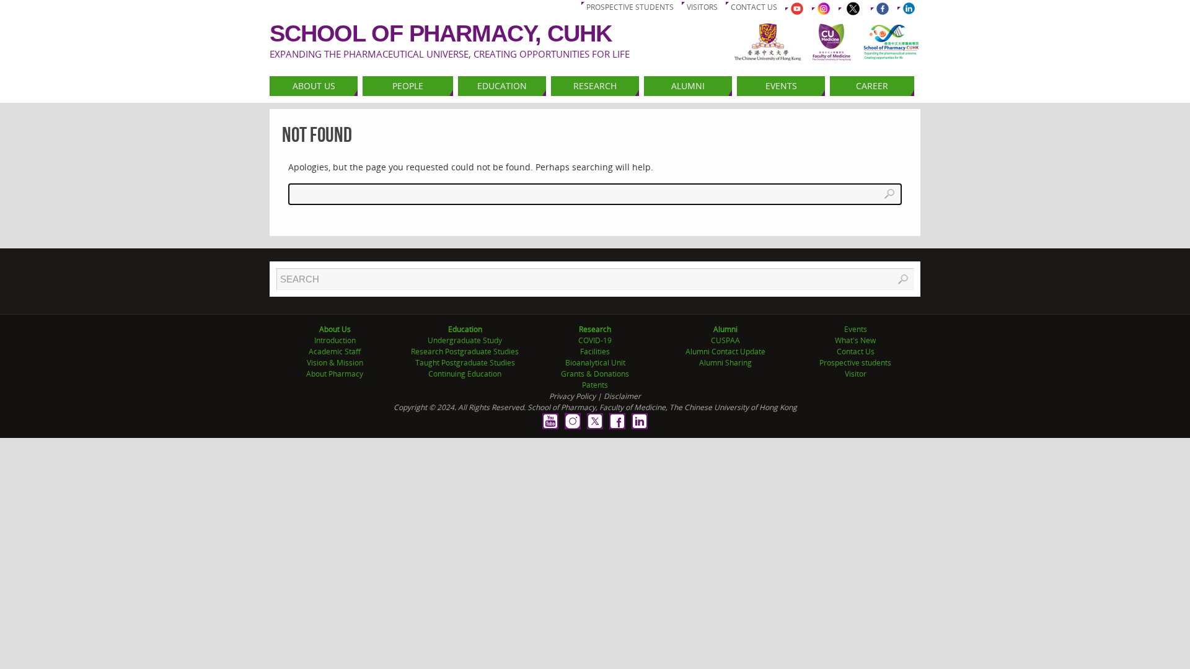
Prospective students (630, 7)
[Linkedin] (640, 421)
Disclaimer (622, 396)
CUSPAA (725, 340)
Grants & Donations (595, 374)
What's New (855, 340)
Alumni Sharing (725, 362)
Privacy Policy (572, 396)
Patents (595, 385)
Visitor (855, 374)
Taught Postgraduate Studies (465, 362)
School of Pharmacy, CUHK (441, 33)
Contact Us (856, 351)
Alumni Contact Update (725, 351)
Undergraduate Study (465, 340)
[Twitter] (595, 421)
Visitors (702, 7)
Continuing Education (464, 374)
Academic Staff (335, 351)
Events (855, 329)
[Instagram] (573, 421)
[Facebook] (617, 421)
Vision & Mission (335, 362)
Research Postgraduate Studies (465, 351)
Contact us (754, 7)
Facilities (595, 351)
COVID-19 (595, 340)
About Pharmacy (334, 374)
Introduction (335, 340)
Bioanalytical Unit (595, 362)
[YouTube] (550, 421)
